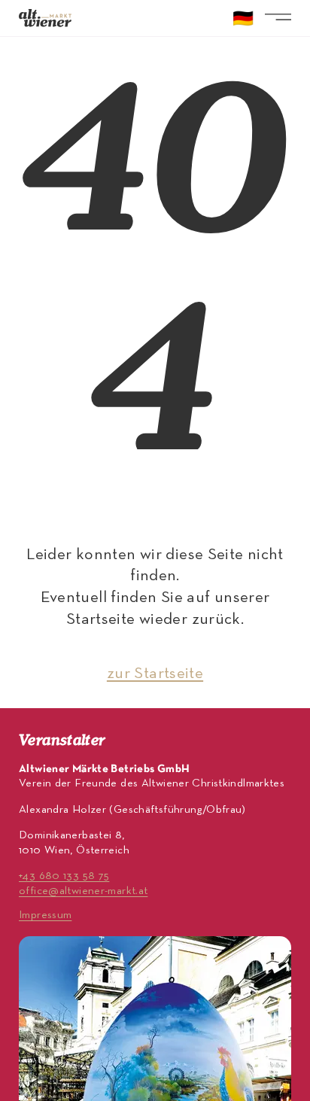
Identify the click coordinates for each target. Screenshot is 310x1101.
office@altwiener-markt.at (83, 891)
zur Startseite (155, 674)
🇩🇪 (243, 20)
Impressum (45, 915)
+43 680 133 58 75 (64, 876)
